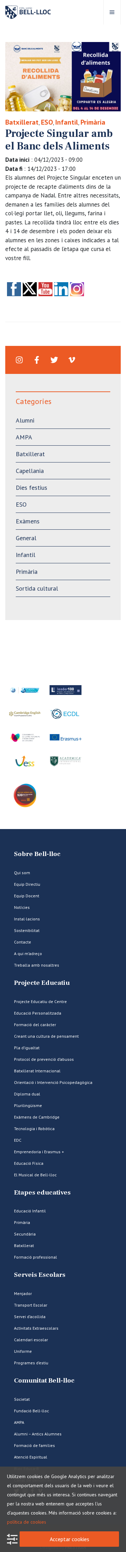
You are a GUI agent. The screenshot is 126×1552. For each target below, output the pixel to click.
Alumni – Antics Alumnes (38, 1433)
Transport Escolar (30, 1305)
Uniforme (23, 1351)
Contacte (22, 942)
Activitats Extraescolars (36, 1328)
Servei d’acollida (30, 1316)
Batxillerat (21, 122)
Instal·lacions (27, 918)
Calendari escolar (31, 1339)
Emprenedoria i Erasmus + (39, 1151)
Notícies (22, 907)
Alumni (25, 420)
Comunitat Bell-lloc (44, 1381)
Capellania (30, 471)
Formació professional (35, 1257)
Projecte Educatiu (42, 983)
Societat (22, 1399)
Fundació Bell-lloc (31, 1410)
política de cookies (26, 1522)
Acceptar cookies (69, 1539)
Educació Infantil (30, 1210)
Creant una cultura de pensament (46, 1036)
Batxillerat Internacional (37, 1070)
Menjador (23, 1293)
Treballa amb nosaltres (36, 965)
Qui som (22, 872)
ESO (47, 122)
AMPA (24, 437)
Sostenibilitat (27, 930)
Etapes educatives (42, 1193)
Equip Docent (26, 895)
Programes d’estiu (31, 1362)
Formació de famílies (34, 1445)
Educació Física (28, 1163)
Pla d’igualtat (27, 1047)
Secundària (25, 1234)
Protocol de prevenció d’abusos (44, 1059)
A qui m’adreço (28, 953)
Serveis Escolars (39, 1275)
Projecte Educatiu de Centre (40, 1001)
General (26, 538)
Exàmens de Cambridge (36, 1117)
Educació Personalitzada (37, 1013)
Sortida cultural (37, 588)
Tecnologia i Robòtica (34, 1128)
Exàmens (28, 521)
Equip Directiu (27, 884)
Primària (92, 122)
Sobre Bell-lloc (37, 854)
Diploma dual (27, 1094)
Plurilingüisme (28, 1105)
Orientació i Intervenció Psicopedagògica (53, 1082)
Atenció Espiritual (30, 1457)
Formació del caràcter (35, 1024)
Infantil (66, 122)
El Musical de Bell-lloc (35, 1174)
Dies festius (31, 487)
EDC (17, 1140)
